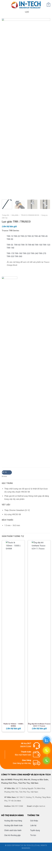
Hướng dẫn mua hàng (13, 821)
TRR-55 (10, 245)
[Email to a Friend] (12, 458)
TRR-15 (10, 236)
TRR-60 (17, 245)
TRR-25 (23, 236)
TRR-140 (10, 248)
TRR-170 (11, 253)
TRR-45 (44, 236)
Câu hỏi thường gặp (12, 835)
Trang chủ (5, 215)
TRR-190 (19, 253)
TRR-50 (10, 239)
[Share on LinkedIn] (18, 458)
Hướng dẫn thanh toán (13, 825)
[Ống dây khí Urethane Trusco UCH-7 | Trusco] (39, 630)
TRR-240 (35, 253)
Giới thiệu (34, 821)
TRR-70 (24, 245)
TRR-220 (27, 253)
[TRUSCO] (9, 366)
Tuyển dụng (35, 830)
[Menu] (3, 5)
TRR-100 (39, 245)
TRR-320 (11, 256)
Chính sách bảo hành (12, 830)
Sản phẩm (15, 215)
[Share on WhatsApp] (3, 458)
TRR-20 (17, 236)
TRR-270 (42, 253)
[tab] (7, 472)
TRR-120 (46, 245)
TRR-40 (37, 236)
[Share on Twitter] (9, 458)
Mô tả (4, 472)
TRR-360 (18, 256)
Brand (4, 476)
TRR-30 (30, 236)
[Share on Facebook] (6, 458)
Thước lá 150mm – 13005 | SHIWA (13, 725)
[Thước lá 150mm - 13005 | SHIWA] (13, 630)
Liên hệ (33, 825)
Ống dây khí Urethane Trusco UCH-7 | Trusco (39, 725)
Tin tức (33, 835)
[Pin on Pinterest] (15, 458)
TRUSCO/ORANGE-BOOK (30, 215)
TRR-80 (31, 245)
